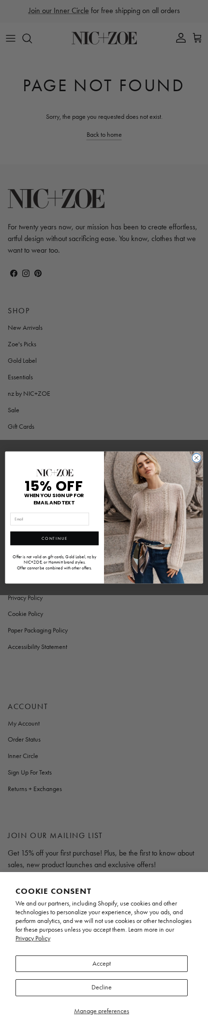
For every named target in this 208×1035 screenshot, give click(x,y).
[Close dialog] (196, 457)
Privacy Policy (32, 938)
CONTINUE (54, 538)
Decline (101, 987)
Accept (101, 963)
